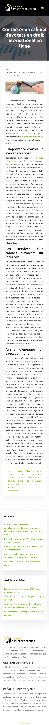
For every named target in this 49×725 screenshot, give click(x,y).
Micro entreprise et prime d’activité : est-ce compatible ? (33, 476)
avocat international (31, 137)
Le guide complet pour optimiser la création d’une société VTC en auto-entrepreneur (15, 481)
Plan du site (24, 723)
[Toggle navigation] (42, 8)
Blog (9, 69)
